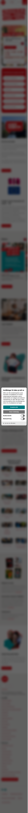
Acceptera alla (14, 407)
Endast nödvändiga (14, 412)
